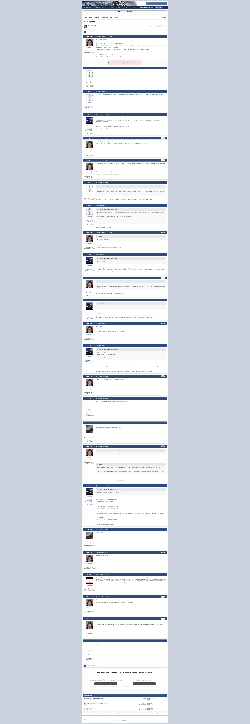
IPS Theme (85, 717)
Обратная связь (86, 719)
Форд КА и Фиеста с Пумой (103, 26)
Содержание (88, 7)
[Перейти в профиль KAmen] (89, 120)
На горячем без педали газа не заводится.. (93, 698)
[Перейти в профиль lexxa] (148, 709)
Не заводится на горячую (90, 708)
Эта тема (161, 3)
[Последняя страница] (96, 32)
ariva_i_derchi (94, 25)
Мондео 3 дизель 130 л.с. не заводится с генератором (96, 703)
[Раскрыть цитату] (98, 186)
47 (90, 49)
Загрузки (105, 7)
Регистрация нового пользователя (106, 683)
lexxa (87, 709)
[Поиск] (165, 3)
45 (90, 81)
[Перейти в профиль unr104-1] (89, 429)
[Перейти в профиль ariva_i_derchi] (85, 26)
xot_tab (89, 398)
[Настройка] (163, 7)
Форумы (97, 7)
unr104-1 (90, 422)
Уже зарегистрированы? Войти (147, 7)
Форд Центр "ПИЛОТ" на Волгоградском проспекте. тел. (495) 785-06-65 (141, 13)
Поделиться (151, 26)
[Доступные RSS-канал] (166, 714)
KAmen (89, 114)
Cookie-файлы (93, 719)
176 (90, 411)
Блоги (112, 7)
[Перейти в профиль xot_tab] (89, 404)
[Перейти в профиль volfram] (89, 74)
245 (90, 588)
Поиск (118, 7)
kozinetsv (89, 574)
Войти (144, 683)
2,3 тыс (90, 128)
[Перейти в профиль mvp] (148, 704)
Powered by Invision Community (156, 719)
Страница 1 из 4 (102, 31)
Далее (93, 31)
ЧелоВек (87, 699)
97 (90, 436)
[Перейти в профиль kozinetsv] (89, 580)
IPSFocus (90, 717)
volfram (89, 68)
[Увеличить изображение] (121, 43)
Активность (125, 7)
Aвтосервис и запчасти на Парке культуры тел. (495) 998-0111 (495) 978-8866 (100, 13)
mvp (86, 704)
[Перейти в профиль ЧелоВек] (148, 699)
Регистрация (158, 7)
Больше (135, 7)
